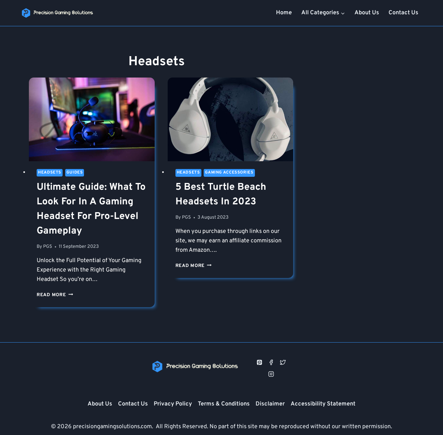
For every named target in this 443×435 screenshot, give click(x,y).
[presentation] (92, 119)
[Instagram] (271, 374)
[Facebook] (271, 362)
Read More (55, 295)
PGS (47, 247)
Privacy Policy (173, 404)
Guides (74, 172)
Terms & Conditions (224, 404)
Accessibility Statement (323, 404)
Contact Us (403, 13)
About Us (366, 13)
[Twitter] (283, 362)
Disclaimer (270, 404)
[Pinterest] (259, 362)
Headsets (49, 172)
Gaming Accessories (229, 172)
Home (284, 13)
